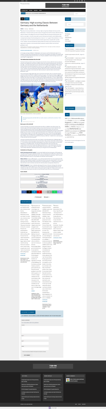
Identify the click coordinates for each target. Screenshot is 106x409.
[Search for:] (75, 24)
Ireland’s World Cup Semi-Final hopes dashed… (74, 91)
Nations (30, 10)
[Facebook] (84, 0)
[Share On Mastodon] (59, 191)
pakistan (82, 131)
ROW (80, 133)
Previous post (38, 197)
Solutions (76, 135)
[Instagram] (75, 0)
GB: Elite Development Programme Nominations (75, 77)
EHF (81, 120)
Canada (70, 120)
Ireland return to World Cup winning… (73, 63)
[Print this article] (49, 191)
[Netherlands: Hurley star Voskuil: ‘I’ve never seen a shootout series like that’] (25, 251)
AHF (66, 118)
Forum (40, 10)
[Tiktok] (77, 0)
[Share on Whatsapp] (54, 191)
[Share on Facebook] (24, 191)
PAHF (79, 131)
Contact (22, 0)
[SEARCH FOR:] (79, 13)
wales (68, 137)
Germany (26, 28)
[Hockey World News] (30, 4)
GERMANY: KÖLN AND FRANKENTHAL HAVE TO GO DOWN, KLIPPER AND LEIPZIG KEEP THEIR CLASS (36, 296)
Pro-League (67, 133)
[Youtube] (82, 0)
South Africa (82, 135)
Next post (46, 197)
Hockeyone (73, 124)
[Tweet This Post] (29, 191)
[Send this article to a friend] (44, 191)
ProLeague (72, 133)
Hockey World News (28, 50)
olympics (75, 131)
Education (78, 120)
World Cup (72, 137)
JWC (75, 126)
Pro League (77, 133)
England (68, 122)
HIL (69, 124)
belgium (82, 118)
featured (72, 122)
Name (23, 335)
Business (66, 120)
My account (84, 404)
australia (77, 118)
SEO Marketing (73, 135)
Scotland (68, 135)
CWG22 (73, 120)
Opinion (60, 237)
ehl (84, 120)
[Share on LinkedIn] (34, 191)
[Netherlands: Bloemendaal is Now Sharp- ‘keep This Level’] (58, 235)
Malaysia (78, 126)
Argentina (69, 118)
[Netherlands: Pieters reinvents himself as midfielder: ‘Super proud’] (47, 297)
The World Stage (24, 10)
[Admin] (68, 381)
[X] (80, 0)
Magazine (35, 10)
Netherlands (31, 28)
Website (23, 346)
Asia (72, 118)
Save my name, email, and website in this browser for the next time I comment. (34, 351)
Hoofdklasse (22, 253)
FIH (75, 123)
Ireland (73, 126)
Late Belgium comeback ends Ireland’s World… (74, 84)
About (26, 0)
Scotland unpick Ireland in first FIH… (72, 54)
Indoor (70, 126)
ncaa (68, 129)
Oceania (71, 131)
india (67, 126)
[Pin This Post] (39, 191)
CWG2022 (75, 120)
